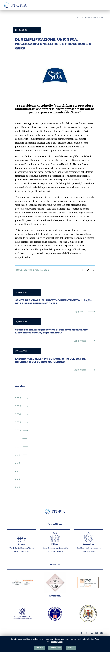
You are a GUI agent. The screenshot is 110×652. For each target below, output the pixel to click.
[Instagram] (96, 633)
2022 (18, 430)
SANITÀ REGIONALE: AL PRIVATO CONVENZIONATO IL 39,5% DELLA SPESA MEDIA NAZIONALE (53, 302)
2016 (18, 478)
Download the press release (33, 269)
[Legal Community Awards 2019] (22, 582)
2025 (18, 406)
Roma (21, 544)
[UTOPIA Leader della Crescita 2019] (55, 582)
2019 (18, 454)
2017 (18, 470)
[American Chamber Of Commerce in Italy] (55, 613)
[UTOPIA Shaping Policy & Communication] (15, 5)
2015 (18, 486)
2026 (18, 398)
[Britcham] (88, 613)
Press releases (94, 17)
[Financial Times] (88, 582)
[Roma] (21, 540)
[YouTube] (101, 633)
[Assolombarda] (22, 613)
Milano (55, 544)
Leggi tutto (80, 311)
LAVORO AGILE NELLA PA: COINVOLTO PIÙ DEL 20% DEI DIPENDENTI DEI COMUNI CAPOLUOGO (50, 360)
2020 (18, 446)
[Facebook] (81, 633)
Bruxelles (88, 544)
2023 (18, 422)
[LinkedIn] (91, 633)
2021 (17, 438)
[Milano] (55, 540)
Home (79, 17)
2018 (18, 462)
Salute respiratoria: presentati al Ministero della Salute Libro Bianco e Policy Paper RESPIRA (51, 331)
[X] (86, 633)
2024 (18, 414)
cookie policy (57, 642)
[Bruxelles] (89, 540)
